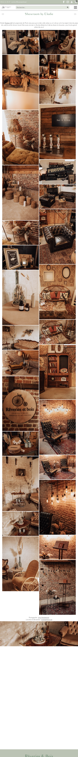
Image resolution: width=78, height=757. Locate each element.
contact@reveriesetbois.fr (19, 2)
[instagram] (67, 2)
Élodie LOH (8, 23)
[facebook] (63, 2)
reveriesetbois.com (46, 619)
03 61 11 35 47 (5, 2)
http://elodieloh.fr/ (43, 617)
